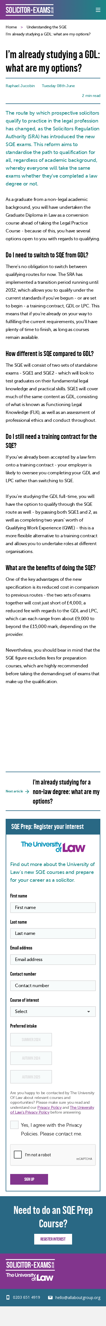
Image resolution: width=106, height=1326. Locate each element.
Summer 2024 (31, 1039)
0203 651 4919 (26, 1297)
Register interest (53, 1239)
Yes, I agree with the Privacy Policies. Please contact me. (51, 1129)
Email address (21, 948)
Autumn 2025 (31, 1077)
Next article (52, 791)
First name (18, 896)
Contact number (23, 974)
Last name (18, 922)
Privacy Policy (49, 1107)
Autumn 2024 (31, 1058)
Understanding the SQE (47, 27)
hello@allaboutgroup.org (77, 1297)
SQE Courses (29, 10)
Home (11, 27)
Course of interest (24, 1000)
